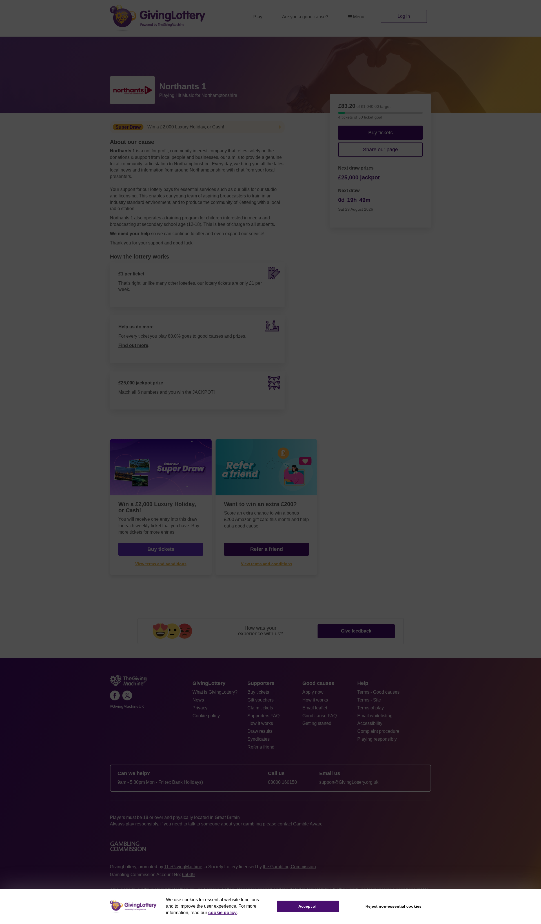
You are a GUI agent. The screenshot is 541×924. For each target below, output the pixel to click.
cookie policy (222, 912)
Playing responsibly (377, 739)
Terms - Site (369, 700)
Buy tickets (380, 132)
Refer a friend (260, 747)
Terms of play (370, 707)
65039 (188, 874)
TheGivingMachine (183, 866)
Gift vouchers (260, 700)
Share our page (380, 149)
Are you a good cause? (305, 16)
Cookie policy (206, 715)
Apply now (312, 692)
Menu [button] (358, 16)
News (198, 700)
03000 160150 (282, 782)
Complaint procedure (378, 731)
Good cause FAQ (319, 715)
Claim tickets (260, 707)
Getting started (316, 723)
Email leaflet (314, 707)
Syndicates (258, 739)
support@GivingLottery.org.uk (348, 782)
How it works (260, 723)
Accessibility (369, 723)
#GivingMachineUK (127, 706)
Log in (404, 16)
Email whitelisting (375, 715)
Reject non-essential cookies (393, 906)
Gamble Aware (308, 823)
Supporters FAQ (263, 715)
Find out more (133, 345)
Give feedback (356, 631)
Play (257, 16)
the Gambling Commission (289, 866)
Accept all (308, 906)
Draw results (259, 731)
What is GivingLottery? (215, 692)
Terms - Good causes (378, 692)
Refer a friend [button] (266, 549)
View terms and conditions (161, 564)
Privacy (199, 707)
